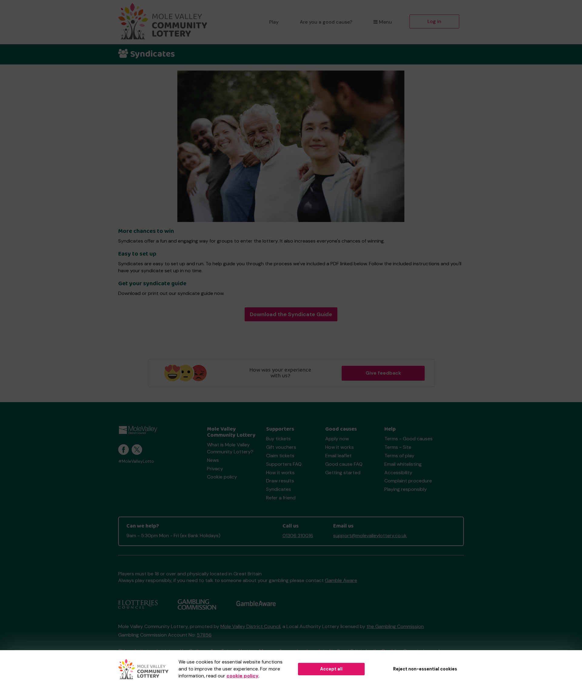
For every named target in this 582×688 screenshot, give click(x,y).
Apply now (337, 438)
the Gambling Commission (395, 626)
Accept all (331, 669)
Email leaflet (338, 455)
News (213, 460)
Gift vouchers (281, 447)
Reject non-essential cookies (425, 669)
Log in (434, 21)
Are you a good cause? (326, 22)
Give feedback (383, 373)
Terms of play (399, 455)
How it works (280, 472)
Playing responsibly (405, 489)
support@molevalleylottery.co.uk (370, 535)
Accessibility (398, 472)
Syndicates (278, 489)
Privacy (215, 468)
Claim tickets (280, 455)
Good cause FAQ (344, 464)
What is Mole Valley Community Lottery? (230, 448)
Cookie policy (222, 477)
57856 (204, 635)
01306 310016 (298, 535)
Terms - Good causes (408, 438)
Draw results (280, 481)
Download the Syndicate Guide (291, 314)
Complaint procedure (408, 481)
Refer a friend (281, 497)
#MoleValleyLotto (136, 461)
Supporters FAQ (284, 464)
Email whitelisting (403, 464)
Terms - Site (397, 447)
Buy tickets (278, 438)
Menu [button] (385, 22)
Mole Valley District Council (250, 626)
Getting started (342, 472)
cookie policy (242, 676)
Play (274, 22)
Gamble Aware (341, 580)
